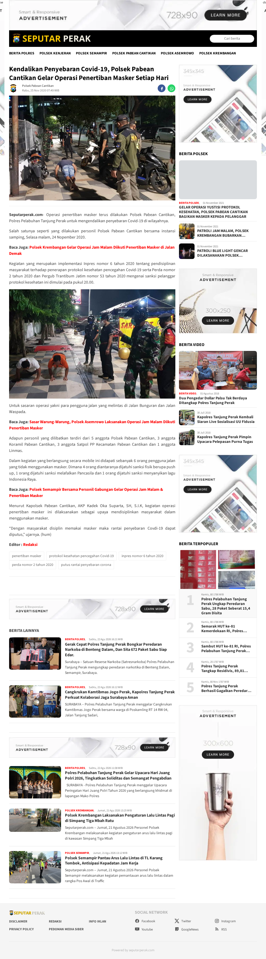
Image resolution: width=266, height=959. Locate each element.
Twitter (186, 921)
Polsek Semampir (91, 53)
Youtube (147, 929)
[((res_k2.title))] (218, 370)
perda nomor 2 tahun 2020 (32, 564)
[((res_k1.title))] (218, 179)
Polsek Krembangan (217, 53)
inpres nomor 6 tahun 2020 (142, 556)
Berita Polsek (189, 203)
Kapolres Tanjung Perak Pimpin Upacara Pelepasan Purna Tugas (225, 439)
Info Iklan (97, 921)
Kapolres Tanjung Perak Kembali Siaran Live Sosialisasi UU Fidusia (226, 419)
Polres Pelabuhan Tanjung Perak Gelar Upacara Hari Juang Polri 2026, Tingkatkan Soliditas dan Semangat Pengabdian (118, 775)
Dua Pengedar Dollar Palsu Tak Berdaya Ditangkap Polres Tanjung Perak (213, 400)
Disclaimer (18, 921)
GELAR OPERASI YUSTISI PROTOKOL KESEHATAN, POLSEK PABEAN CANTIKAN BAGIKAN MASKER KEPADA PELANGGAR (213, 212)
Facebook (148, 921)
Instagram (228, 921)
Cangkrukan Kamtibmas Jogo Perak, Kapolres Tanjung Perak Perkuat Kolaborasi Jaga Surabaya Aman (120, 694)
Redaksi (30, 544)
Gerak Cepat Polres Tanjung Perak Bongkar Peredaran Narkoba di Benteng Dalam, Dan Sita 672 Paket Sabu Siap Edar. (116, 649)
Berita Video (187, 393)
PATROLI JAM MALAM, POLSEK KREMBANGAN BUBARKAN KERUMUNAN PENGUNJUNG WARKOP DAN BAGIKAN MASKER (224, 233)
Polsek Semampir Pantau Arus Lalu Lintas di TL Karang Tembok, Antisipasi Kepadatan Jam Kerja (114, 860)
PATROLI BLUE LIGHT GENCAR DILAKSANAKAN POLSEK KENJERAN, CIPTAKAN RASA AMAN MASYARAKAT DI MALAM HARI (226, 253)
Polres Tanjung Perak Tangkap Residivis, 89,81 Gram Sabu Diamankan (222, 668)
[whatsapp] (171, 88)
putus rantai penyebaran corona (86, 564)
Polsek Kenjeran (55, 53)
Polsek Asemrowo (177, 53)
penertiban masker (26, 556)
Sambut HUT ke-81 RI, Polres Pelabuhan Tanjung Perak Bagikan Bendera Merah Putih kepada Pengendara (226, 648)
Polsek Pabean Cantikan (134, 53)
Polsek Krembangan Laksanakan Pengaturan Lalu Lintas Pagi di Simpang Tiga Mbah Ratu (120, 818)
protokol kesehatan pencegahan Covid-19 (81, 556)
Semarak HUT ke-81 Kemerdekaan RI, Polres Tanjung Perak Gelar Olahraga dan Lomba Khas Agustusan (224, 628)
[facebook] (161, 88)
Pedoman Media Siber (66, 929)
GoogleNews (189, 929)
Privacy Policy (21, 929)
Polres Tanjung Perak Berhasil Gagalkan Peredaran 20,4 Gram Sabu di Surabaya (226, 688)
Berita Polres (21, 53)
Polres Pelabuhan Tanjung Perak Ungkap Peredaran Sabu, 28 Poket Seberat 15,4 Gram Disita (225, 606)
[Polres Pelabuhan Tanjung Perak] (50, 38)
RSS (224, 929)
